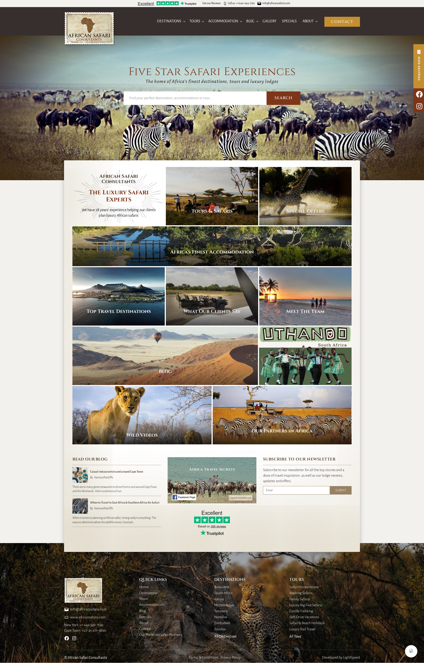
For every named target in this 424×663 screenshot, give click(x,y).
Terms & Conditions (203, 657)
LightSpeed (351, 657)
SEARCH (283, 98)
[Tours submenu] (203, 21)
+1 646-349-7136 (245, 3)
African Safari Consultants (87, 658)
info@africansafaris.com (276, 3)
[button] (411, 651)
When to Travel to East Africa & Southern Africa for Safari (124, 502)
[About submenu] (316, 21)
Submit (340, 490)
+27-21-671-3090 (94, 631)
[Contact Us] (418, 66)
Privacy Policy (230, 657)
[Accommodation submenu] (241, 21)
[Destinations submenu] (184, 21)
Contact (342, 22)
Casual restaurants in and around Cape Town (116, 471)
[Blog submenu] (257, 21)
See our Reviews (211, 3)
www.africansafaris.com (88, 617)
